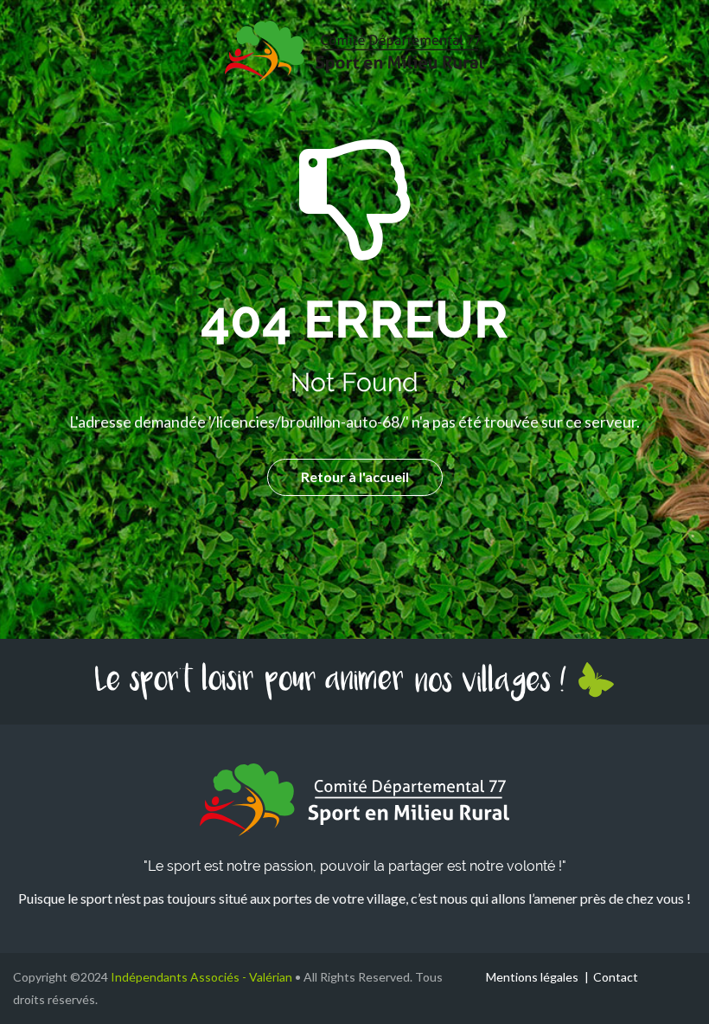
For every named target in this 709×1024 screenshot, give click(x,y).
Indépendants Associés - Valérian (201, 976)
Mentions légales (532, 976)
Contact (615, 976)
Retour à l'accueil (355, 476)
